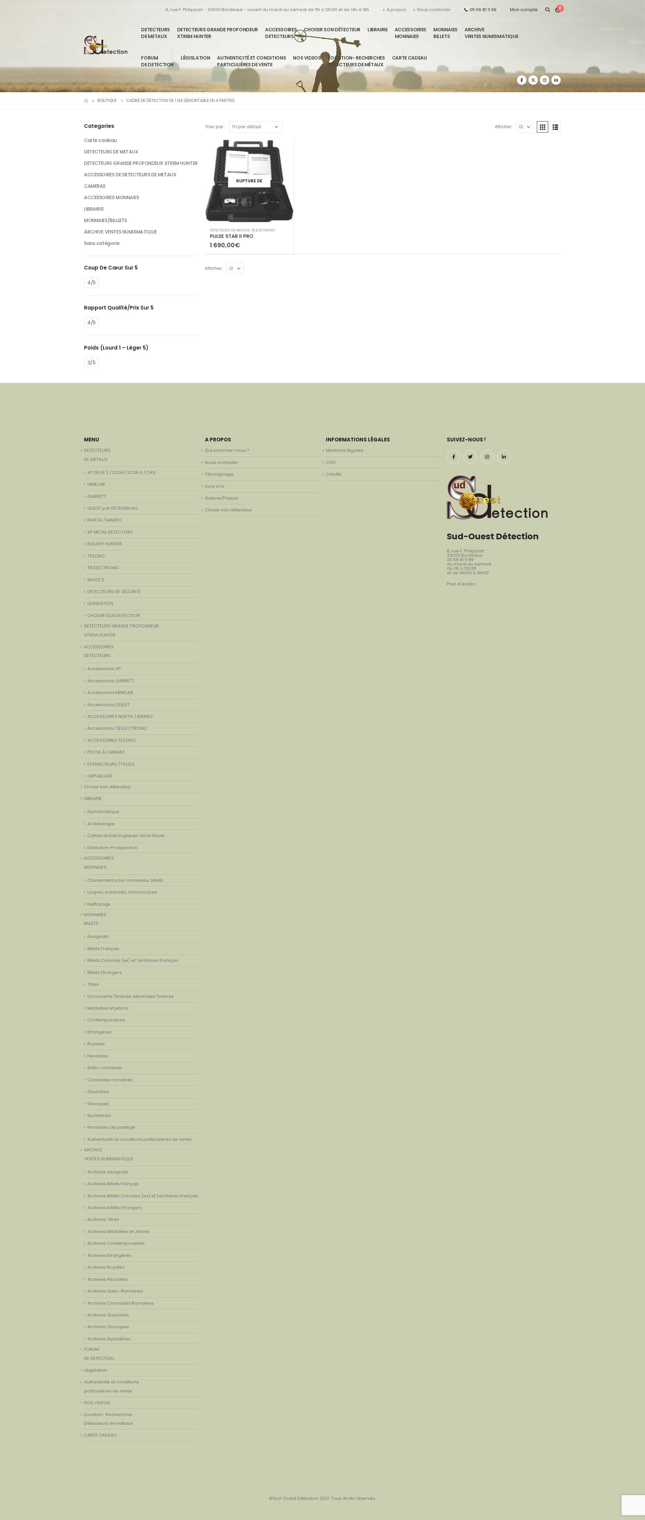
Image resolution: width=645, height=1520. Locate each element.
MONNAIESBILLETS (445, 33)
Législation (195, 58)
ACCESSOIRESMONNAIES (410, 33)
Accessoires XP (104, 668)
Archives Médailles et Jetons (118, 1231)
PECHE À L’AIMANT (106, 752)
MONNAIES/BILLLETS (105, 220)
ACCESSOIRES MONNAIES (111, 197)
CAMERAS (94, 186)
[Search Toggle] (547, 9)
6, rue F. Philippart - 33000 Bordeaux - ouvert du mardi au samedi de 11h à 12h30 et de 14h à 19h (267, 9)
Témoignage (219, 474)
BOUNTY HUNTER (104, 544)
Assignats (98, 936)
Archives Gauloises (108, 1315)
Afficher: (504, 126)
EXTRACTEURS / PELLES (110, 764)
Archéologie (101, 824)
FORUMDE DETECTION (157, 61)
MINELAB (96, 484)
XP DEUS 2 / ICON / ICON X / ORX (121, 472)
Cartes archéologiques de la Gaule (126, 835)
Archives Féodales (107, 1279)
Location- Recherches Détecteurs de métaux (356, 61)
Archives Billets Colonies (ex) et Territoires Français (142, 1196)
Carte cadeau (100, 140)
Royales (96, 1044)
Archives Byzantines (109, 1339)
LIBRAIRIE (378, 29)
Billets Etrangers (104, 972)
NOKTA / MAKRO (104, 520)
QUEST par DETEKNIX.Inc (112, 508)
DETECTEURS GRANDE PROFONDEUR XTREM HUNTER (217, 33)
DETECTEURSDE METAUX (155, 33)
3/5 (92, 362)
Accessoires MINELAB (110, 692)
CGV (331, 462)
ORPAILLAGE (100, 776)
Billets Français (103, 948)
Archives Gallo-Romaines (115, 1291)
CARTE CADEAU (409, 58)
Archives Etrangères (109, 1255)
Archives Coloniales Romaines (120, 1303)
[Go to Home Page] (86, 100)
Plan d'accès (461, 584)
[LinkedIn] (556, 80)
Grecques (98, 1103)
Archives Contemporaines (116, 1243)
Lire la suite (282, 150)
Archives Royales (106, 1267)
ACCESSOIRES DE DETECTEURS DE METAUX (130, 174)
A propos (396, 9)
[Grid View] (542, 127)
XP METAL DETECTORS (110, 532)
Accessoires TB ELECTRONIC (117, 728)
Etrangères (99, 1032)
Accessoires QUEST (108, 704)
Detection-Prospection (112, 847)
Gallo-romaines (104, 1067)
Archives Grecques (108, 1327)
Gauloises (98, 1091)
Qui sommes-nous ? (227, 450)
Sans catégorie (101, 243)
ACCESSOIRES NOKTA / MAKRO (120, 716)
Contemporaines (106, 1020)
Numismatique (103, 811)
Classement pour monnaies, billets (125, 880)
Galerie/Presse (221, 498)
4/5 (91, 282)
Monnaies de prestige (111, 1127)
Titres (93, 984)
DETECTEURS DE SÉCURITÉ (113, 591)
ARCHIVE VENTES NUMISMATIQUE (491, 33)
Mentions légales (344, 450)
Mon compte (524, 9)
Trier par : (215, 126)
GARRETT (96, 496)
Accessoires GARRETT (110, 681)
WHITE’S (95, 580)
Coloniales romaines (110, 1080)
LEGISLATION (100, 603)
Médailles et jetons (107, 1008)
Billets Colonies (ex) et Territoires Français (132, 960)
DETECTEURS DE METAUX (229, 230)
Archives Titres (103, 1219)
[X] (533, 80)
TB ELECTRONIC (263, 230)
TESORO (96, 556)
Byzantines (99, 1115)
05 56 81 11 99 (483, 9)
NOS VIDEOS (307, 58)
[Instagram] (544, 80)
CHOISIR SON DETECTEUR (113, 615)
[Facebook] (521, 80)
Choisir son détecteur (332, 29)
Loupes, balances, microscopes (122, 892)
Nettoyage (99, 904)
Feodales (97, 1056)
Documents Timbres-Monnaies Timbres (130, 996)
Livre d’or (214, 486)
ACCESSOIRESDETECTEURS (281, 33)
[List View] (555, 127)
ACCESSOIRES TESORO (111, 740)
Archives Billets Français (113, 1184)
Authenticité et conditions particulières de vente (139, 1139)
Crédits (334, 474)
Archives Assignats (107, 1172)
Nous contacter (434, 9)
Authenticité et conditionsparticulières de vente (251, 61)
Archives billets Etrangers (114, 1207)
